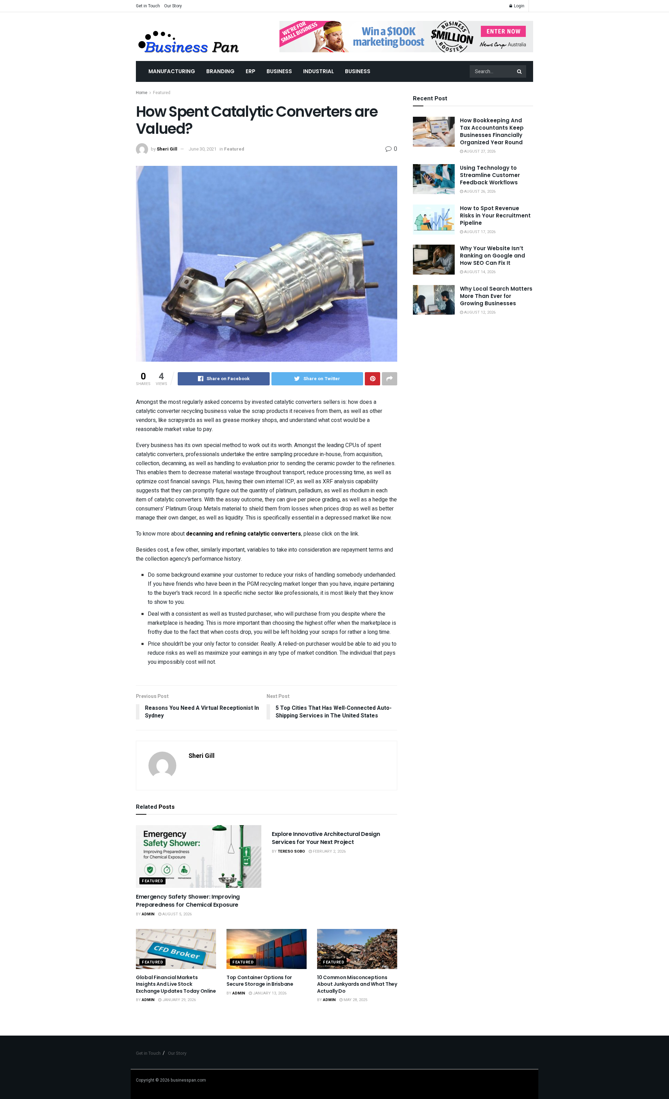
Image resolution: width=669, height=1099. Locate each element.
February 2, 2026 (329, 851)
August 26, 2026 (479, 191)
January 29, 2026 (178, 1000)
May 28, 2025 (355, 1000)
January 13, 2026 (269, 993)
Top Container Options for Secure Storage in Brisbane (259, 981)
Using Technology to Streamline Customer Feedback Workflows (490, 175)
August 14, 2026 (479, 272)
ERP (250, 71)
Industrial (318, 71)
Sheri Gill (167, 149)
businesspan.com (188, 1080)
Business (279, 71)
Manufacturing (171, 71)
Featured (161, 93)
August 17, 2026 (479, 232)
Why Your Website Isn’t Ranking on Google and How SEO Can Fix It (492, 256)
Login (518, 6)
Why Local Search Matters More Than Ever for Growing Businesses (496, 296)
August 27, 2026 (479, 151)
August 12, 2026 (479, 312)
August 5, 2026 (176, 914)
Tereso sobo (291, 851)
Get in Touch (148, 6)
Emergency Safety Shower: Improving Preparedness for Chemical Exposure (188, 900)
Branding (220, 71)
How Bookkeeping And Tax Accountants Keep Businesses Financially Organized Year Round (492, 131)
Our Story (173, 6)
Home (141, 93)
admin (148, 914)
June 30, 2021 (202, 149)
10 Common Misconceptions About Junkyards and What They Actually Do (357, 984)
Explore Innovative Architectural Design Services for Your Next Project (326, 838)
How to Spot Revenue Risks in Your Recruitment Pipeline (495, 215)
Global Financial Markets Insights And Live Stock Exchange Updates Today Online (176, 984)
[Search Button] (520, 71)
